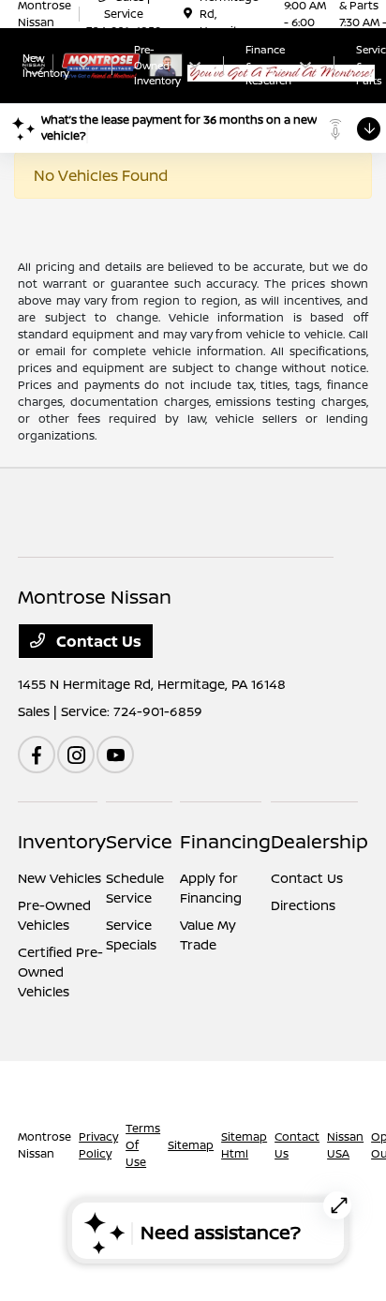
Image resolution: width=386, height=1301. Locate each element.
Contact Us (96, 641)
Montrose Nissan (44, 1145)
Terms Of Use (143, 1145)
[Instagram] (76, 754)
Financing (225, 841)
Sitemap (191, 1145)
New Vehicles (59, 878)
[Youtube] (115, 754)
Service (139, 841)
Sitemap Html (244, 1145)
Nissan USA (345, 1145)
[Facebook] (36, 754)
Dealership (319, 841)
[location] (188, 14)
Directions (303, 905)
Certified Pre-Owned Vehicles (60, 971)
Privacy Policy (98, 1145)
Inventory (62, 841)
